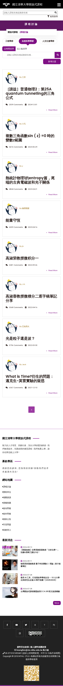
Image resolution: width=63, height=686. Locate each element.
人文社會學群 (48, 41)
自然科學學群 (28, 41)
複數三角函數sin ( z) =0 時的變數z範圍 (30, 138)
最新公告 (7, 519)
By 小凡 (22, 124)
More (57, 603)
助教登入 (7, 530)
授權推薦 (7, 503)
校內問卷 (7, 508)
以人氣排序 (22, 49)
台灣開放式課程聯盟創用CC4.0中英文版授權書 (40, 591)
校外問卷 (7, 514)
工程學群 (9, 41)
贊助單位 (7, 492)
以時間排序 (9, 49)
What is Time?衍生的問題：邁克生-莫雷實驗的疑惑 (30, 378)
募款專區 (7, 461)
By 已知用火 (24, 326)
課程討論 (7, 487)
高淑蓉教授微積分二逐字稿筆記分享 (31, 298)
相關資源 (7, 497)
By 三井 (22, 77)
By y (21, 166)
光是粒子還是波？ (20, 338)
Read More (52, 110)
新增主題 (52, 61)
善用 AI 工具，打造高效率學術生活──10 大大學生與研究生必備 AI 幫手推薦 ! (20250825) (40, 578)
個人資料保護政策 (38, 647)
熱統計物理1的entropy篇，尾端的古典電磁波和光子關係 (30, 180)
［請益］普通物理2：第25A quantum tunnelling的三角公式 (30, 93)
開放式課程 (13, 32)
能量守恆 (13, 220)
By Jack (22, 364)
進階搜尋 (53, 16)
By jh (21, 246)
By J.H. (22, 284)
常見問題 (7, 524)
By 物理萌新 (24, 208)
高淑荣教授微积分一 (22, 258)
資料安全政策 (23, 647)
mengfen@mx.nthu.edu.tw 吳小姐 (33, 650)
